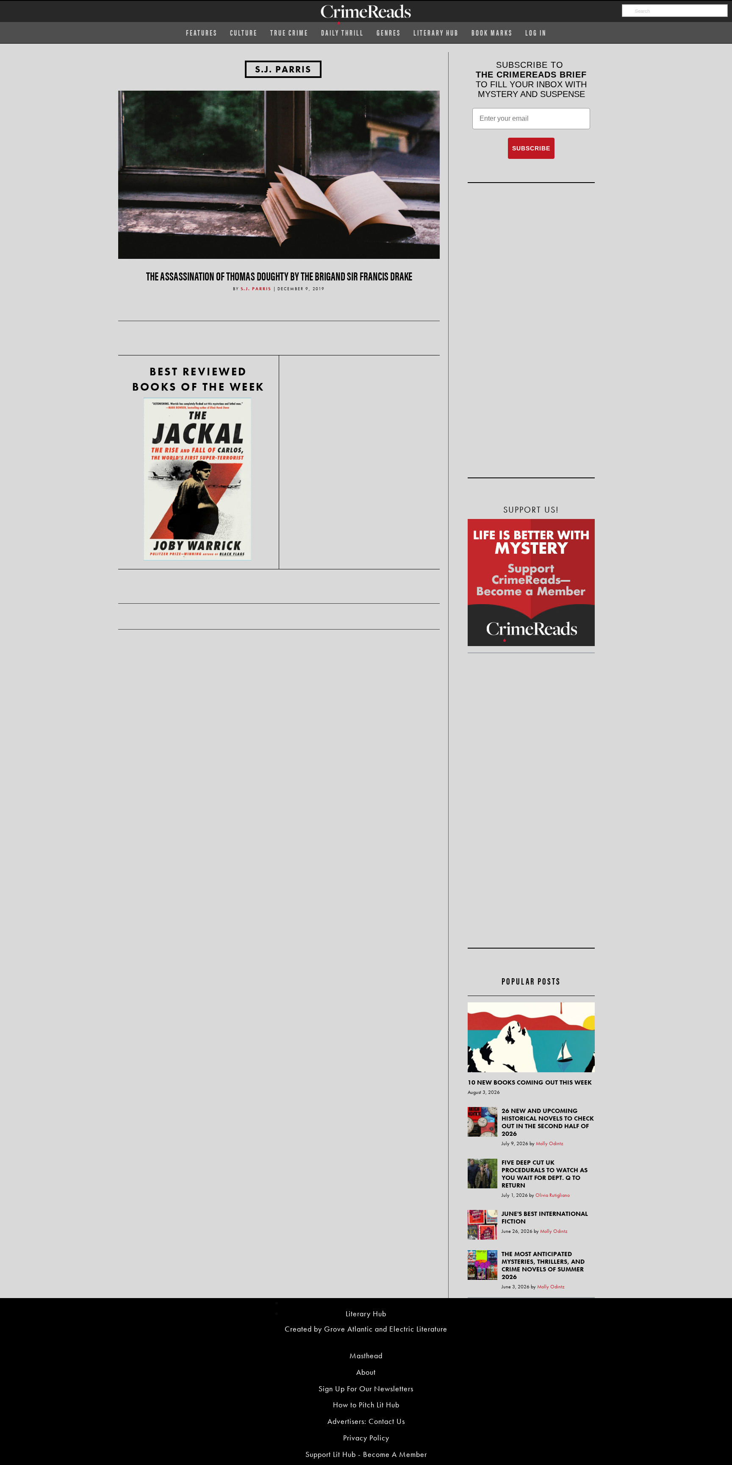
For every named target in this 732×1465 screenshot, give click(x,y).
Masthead (366, 1355)
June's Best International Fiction (545, 1218)
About (366, 1372)
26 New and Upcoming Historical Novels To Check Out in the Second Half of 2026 (548, 1122)
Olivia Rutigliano (552, 1195)
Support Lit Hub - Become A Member (366, 1454)
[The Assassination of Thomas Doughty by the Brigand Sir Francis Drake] (279, 174)
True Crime (289, 32)
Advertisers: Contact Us (366, 1421)
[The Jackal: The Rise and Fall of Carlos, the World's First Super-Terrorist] (197, 479)
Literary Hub (436, 32)
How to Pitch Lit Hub (366, 1405)
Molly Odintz (549, 1143)
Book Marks (492, 32)
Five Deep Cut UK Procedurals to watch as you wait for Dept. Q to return (545, 1174)
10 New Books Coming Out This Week (530, 1082)
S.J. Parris (283, 69)
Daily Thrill (342, 32)
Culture (244, 32)
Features (201, 32)
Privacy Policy (366, 1438)
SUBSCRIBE (531, 148)
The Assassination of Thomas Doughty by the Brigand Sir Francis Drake (279, 275)
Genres (389, 32)
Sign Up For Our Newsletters (366, 1388)
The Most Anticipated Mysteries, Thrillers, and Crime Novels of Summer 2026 (543, 1265)
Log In (535, 32)
